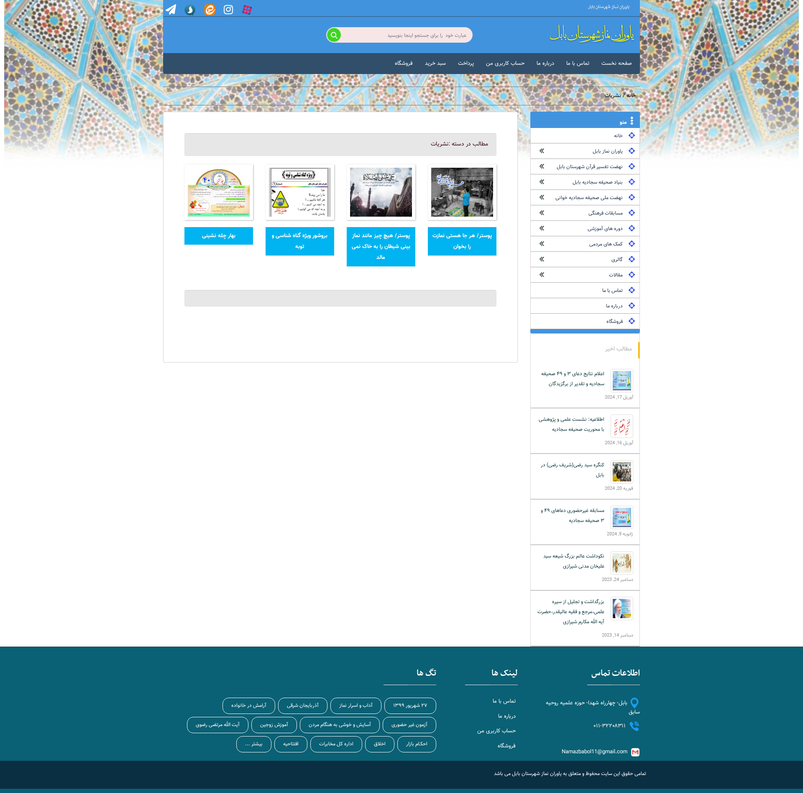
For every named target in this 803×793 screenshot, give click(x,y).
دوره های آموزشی (605, 229)
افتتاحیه (291, 744)
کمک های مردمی (606, 244)
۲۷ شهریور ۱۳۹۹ (410, 705)
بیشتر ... (254, 744)
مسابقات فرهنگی (605, 213)
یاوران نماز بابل (608, 151)
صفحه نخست (616, 63)
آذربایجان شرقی (303, 705)
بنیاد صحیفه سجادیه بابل (598, 182)
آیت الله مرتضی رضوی (218, 725)
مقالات (616, 275)
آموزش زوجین (274, 725)
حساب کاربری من (505, 63)
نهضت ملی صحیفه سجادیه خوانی (589, 198)
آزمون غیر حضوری (409, 725)
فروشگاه (404, 63)
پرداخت (466, 63)
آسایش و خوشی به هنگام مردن (340, 725)
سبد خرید (435, 63)
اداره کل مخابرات (336, 744)
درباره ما (545, 63)
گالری (617, 259)
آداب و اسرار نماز (356, 705)
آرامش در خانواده (248, 705)
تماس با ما (577, 63)
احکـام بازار (416, 744)
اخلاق (380, 744)
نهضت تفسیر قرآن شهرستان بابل (590, 167)
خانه (631, 96)
